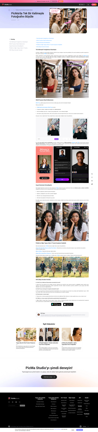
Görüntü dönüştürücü (72, 410)
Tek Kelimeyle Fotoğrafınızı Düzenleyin (45, 38)
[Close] (96, 1)
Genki (87, 416)
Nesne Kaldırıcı (64, 402)
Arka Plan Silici (64, 400)
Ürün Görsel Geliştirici (64, 416)
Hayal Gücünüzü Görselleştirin (43, 42)
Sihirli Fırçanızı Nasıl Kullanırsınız (44, 40)
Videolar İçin (80, 402)
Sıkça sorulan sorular (86, 401)
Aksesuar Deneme (64, 411)
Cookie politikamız (57, 429)
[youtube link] (16, 402)
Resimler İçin (80, 400)
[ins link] (12, 402)
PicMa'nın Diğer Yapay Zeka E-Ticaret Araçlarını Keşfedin (49, 44)
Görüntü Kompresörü (72, 408)
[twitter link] (20, 402)
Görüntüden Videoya (40, 401)
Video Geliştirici (53, 401)
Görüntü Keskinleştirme (53, 415)
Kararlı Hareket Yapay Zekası (53, 417)
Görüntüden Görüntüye (40, 404)
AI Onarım (53, 404)
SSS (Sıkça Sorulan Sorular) (42, 46)
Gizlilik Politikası (80, 412)
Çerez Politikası (80, 414)
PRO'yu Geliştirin (54, 406)
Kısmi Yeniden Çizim (63, 409)
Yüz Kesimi (72, 402)
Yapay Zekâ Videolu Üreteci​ (40, 406)
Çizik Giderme (71, 400)
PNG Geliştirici (53, 410)
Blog (87, 408)
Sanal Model (64, 413)
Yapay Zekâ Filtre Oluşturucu (72, 405)
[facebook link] (9, 402)
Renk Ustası (53, 413)
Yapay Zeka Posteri (64, 405)
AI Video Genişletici (72, 412)
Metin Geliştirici (53, 408)
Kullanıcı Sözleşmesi (80, 409)
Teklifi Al (60, 1)
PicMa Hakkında (87, 403)
